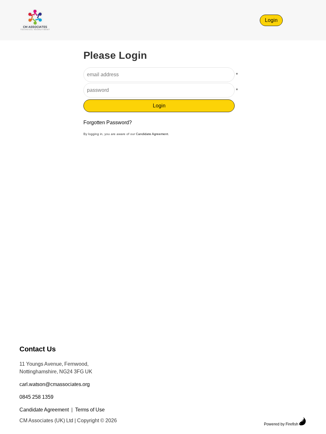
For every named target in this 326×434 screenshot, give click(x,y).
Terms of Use (90, 409)
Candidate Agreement (152, 134)
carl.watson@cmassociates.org (54, 384)
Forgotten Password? (107, 122)
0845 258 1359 (36, 397)
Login (271, 20)
